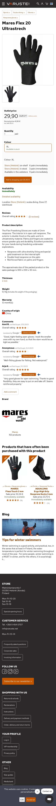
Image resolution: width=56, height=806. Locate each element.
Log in (6, 740)
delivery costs (33, 116)
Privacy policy (9, 753)
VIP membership (10, 746)
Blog (6, 768)
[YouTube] (16, 671)
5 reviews (34, 216)
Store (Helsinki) (12, 165)
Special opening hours (13, 611)
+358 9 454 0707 (14, 624)
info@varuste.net (10, 628)
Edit (22, 799)
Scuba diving (18, 12)
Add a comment (10, 392)
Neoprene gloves (10, 17)
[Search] (38, 4)
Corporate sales (10, 651)
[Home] (19, 4)
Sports (6, 12)
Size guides (8, 775)
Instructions (8, 711)
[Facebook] (4, 671)
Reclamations (9, 705)
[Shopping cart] (46, 4)
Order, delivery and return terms (17, 725)
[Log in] (42, 3)
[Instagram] (10, 671)
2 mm (4, 281)
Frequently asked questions (15, 644)
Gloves (31, 12)
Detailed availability (11, 196)
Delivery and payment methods (16, 718)
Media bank (8, 781)
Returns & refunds (11, 698)
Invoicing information (12, 657)
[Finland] (52, 4)
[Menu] (3, 4)
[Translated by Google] (11, 332)
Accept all (31, 799)
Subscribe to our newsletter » (18, 681)
